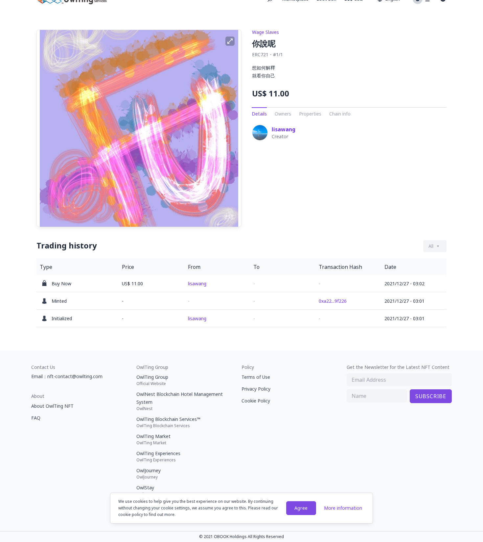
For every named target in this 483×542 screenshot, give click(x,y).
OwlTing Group (152, 380)
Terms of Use (256, 377)
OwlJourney (148, 473)
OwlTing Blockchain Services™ (168, 422)
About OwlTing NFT (52, 406)
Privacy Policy (256, 389)
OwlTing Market (153, 439)
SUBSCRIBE (430, 396)
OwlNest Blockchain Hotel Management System (179, 401)
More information (343, 508)
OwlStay (145, 490)
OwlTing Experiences (158, 456)
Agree (301, 508)
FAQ (35, 418)
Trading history (66, 245)
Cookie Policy (256, 401)
